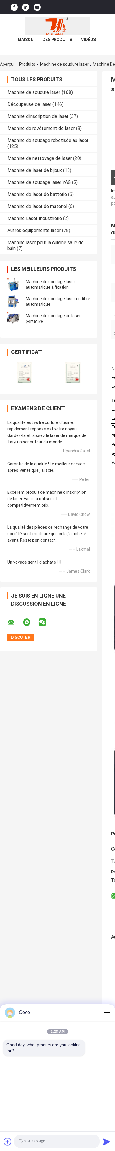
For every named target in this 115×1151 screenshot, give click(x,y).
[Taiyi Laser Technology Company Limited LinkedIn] (25, 7)
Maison (26, 39)
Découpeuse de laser (29, 104)
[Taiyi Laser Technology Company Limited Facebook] (14, 7)
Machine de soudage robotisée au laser (47, 140)
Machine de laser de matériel (37, 206)
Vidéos (88, 39)
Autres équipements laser (34, 230)
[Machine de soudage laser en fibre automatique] (13, 302)
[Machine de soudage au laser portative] (13, 319)
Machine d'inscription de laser (37, 116)
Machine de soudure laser (64, 64)
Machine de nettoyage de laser (39, 158)
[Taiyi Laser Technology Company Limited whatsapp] (30, 622)
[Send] (106, 1141)
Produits (27, 64)
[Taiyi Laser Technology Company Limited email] (14, 622)
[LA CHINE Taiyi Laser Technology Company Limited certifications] (24, 372)
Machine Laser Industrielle (34, 218)
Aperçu (7, 64)
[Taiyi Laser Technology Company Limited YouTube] (37, 7)
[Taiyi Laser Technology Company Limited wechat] (46, 622)
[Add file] (8, 1141)
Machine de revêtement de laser (41, 128)
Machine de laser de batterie (37, 194)
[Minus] (106, 1012)
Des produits (57, 39)
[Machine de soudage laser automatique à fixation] (13, 285)
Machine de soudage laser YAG (39, 182)
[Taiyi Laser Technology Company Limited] (57, 26)
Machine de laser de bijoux (34, 170)
